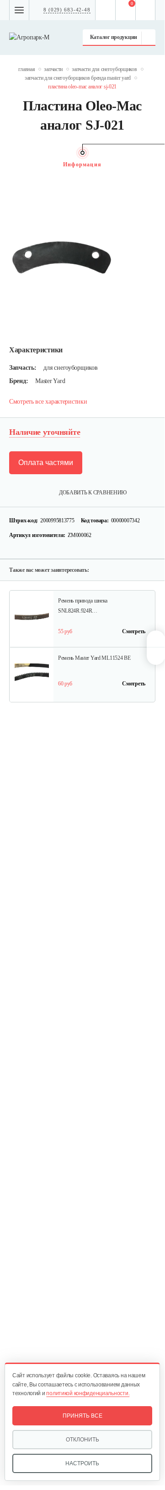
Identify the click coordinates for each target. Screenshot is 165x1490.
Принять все (82, 1416)
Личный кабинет (145, 10)
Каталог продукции (113, 37)
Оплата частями (45, 462)
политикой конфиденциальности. (87, 1393)
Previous (13, 164)
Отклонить (82, 1439)
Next (150, 164)
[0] (125, 10)
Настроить (82, 1463)
